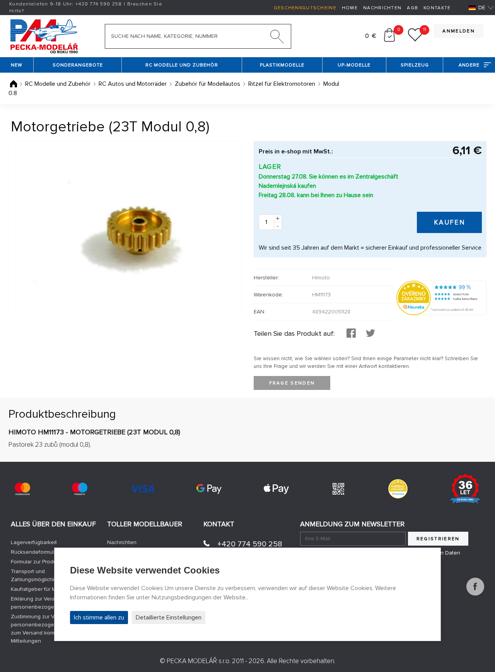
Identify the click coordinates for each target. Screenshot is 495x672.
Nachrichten (382, 8)
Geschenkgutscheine (305, 8)
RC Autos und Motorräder (133, 84)
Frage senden (292, 383)
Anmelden (458, 31)
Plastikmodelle (282, 65)
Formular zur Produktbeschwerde (51, 561)
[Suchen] (277, 38)
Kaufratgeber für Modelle (41, 589)
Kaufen (449, 222)
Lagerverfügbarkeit (34, 542)
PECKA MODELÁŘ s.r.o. (198, 661)
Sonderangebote (78, 65)
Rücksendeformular (34, 552)
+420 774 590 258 (249, 544)
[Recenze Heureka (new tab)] (397, 488)
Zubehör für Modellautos (207, 84)
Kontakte (437, 8)
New (16, 65)
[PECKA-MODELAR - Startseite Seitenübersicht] (44, 35)
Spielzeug (415, 65)
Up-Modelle (354, 65)
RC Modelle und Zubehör (181, 65)
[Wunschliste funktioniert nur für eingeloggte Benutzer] (415, 40)
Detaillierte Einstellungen (168, 617)
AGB (412, 8)
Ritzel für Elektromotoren (281, 84)
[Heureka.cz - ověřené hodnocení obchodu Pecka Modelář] (441, 297)
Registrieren (438, 539)
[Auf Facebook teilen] (351, 334)
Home (350, 8)
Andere (469, 65)
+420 (98, 4)
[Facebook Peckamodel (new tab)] (475, 593)
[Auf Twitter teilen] (370, 334)
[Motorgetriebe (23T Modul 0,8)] (125, 228)
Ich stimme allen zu (99, 617)
